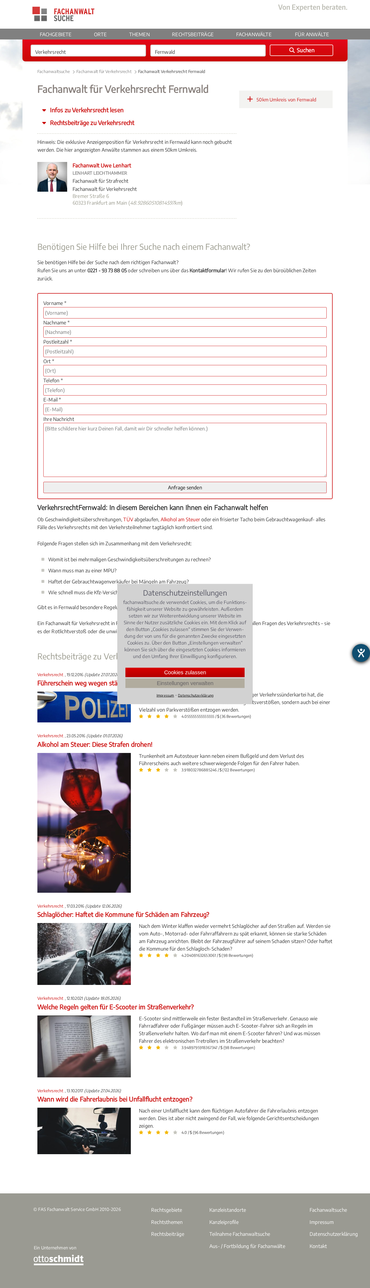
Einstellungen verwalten (185, 683)
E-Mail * (52, 399)
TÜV (128, 519)
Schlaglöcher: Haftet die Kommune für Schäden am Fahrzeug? (123, 914)
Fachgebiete (56, 34)
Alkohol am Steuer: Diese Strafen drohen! (94, 744)
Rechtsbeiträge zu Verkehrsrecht (91, 122)
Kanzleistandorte (227, 1210)
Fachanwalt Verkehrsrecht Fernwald (171, 71)
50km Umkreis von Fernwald (285, 99)
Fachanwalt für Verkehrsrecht (104, 71)
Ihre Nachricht (58, 419)
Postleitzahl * (57, 341)
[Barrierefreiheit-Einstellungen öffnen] (361, 653)
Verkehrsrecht (51, 674)
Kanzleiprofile (224, 1222)
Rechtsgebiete (166, 1210)
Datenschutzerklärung (334, 1234)
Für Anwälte (312, 34)
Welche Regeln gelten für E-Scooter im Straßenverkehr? (115, 1007)
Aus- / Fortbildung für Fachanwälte (247, 1246)
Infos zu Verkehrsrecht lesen (86, 110)
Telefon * (53, 380)
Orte (100, 34)
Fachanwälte (254, 34)
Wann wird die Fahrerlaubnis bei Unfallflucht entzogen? (114, 1099)
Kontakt (318, 1246)
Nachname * (56, 322)
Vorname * (54, 303)
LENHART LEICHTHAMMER (100, 173)
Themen (139, 34)
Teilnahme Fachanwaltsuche (239, 1234)
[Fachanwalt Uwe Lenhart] (52, 190)
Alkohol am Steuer (180, 519)
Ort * (48, 361)
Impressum (322, 1222)
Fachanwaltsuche (53, 71)
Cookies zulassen (185, 672)
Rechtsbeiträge (193, 34)
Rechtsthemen (167, 1222)
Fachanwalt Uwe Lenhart (102, 165)
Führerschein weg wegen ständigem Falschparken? (108, 683)
